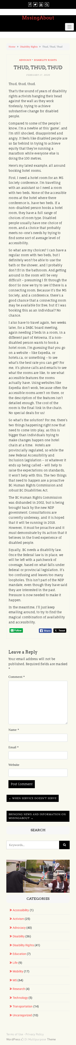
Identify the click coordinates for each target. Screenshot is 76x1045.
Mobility (18, 971)
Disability (19, 936)
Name (13, 730)
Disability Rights (29, 46)
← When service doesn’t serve (33, 798)
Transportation (23, 1006)
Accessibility (21, 910)
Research (19, 989)
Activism (18, 918)
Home (12, 46)
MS (15, 980)
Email (13, 747)
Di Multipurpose (35, 1039)
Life (15, 962)
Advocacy (25, 60)
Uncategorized (22, 1015)
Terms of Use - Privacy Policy (25, 1034)
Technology (20, 997)
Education (19, 954)
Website (13, 765)
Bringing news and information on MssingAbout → (37, 816)
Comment (16, 677)
